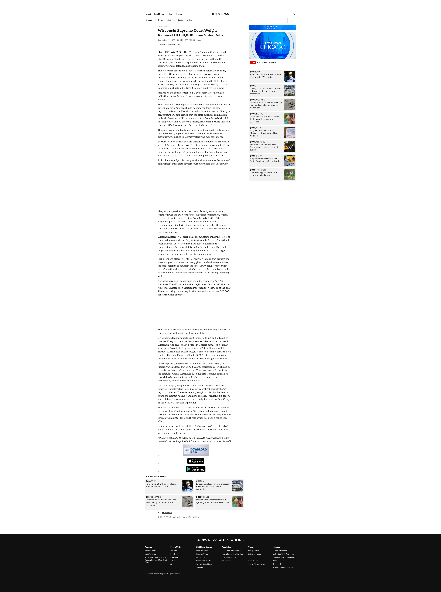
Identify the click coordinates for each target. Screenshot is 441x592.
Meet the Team (202, 551)
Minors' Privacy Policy (256, 564)
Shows (179, 14)
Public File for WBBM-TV (232, 551)
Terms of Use (253, 561)
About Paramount (280, 551)
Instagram (174, 557)
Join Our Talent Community (284, 557)
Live (170, 14)
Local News (159, 14)
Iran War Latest (150, 554)
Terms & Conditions (204, 564)
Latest (148, 14)
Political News (150, 551)
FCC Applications (229, 557)
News (160, 20)
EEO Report (226, 561)
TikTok (172, 561)
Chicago (149, 20)
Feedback (277, 564)
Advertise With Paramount (283, 554)
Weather (170, 20)
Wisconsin (167, 512)
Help (275, 561)
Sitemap (199, 567)
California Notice (254, 554)
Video (189, 20)
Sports (180, 20)
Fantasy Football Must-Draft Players (156, 561)
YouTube (173, 551)
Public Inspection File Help (232, 554)
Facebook (174, 554)
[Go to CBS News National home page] (220, 14)
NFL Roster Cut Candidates (155, 557)
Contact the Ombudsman (283, 567)
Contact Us (200, 557)
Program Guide (202, 554)
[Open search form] (294, 14)
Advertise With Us (203, 561)
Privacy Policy (253, 551)
